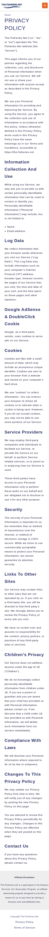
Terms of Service (24, 927)
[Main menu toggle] (45, 5)
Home (8, 15)
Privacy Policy (25, 922)
